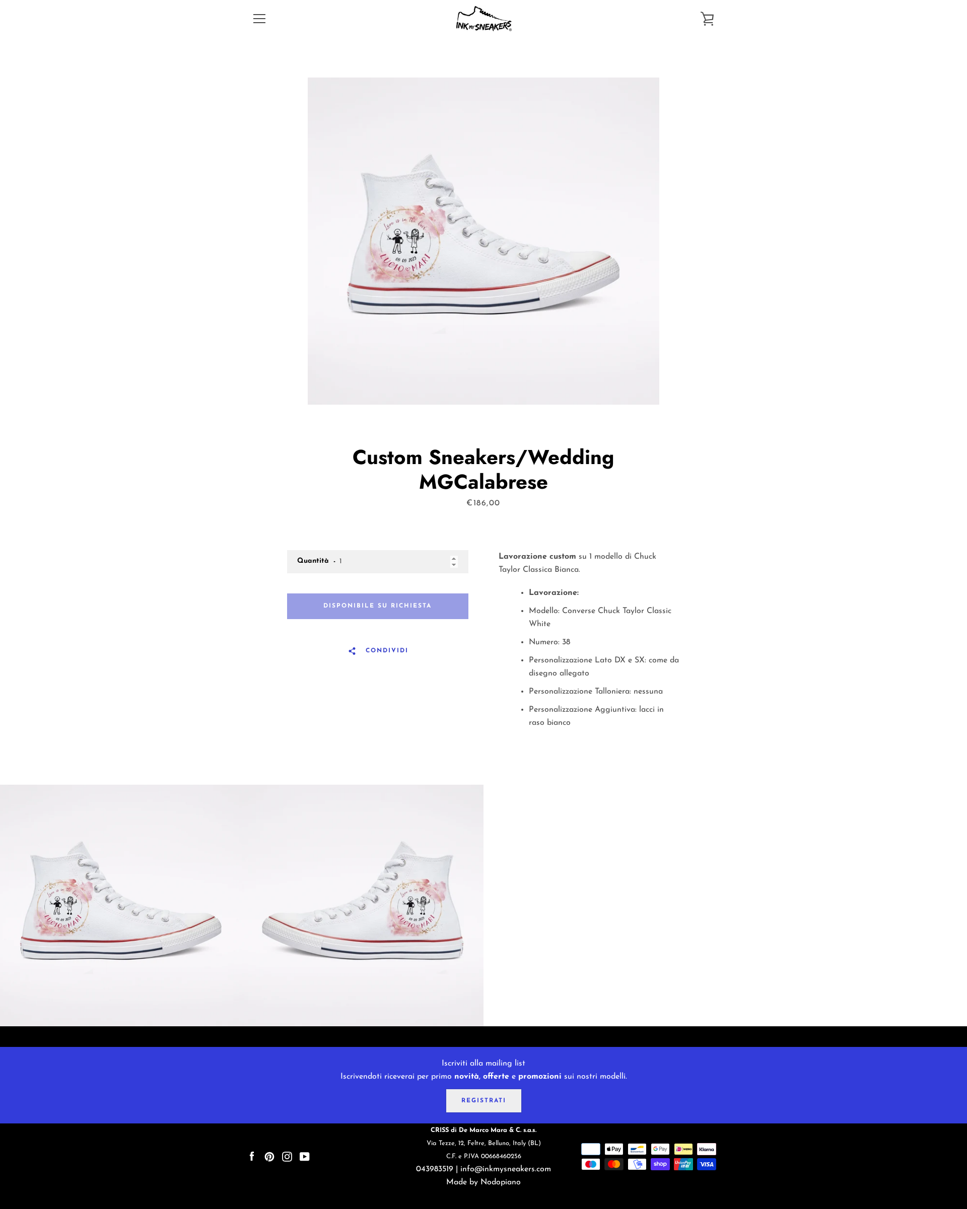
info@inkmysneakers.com (505, 1169)
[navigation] (259, 18)
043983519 (434, 1169)
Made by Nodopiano (483, 1182)
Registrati (483, 1101)
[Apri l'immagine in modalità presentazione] (483, 241)
